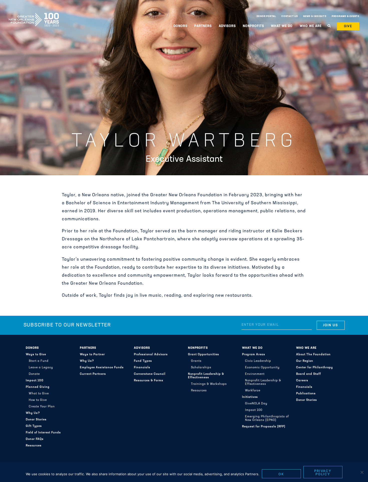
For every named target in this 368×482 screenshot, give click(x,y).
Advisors (142, 348)
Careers (302, 380)
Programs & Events (345, 16)
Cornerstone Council (149, 374)
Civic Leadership (258, 361)
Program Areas (253, 354)
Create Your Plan (42, 406)
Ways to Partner (92, 354)
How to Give (38, 400)
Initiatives (250, 397)
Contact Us (289, 16)
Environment (255, 374)
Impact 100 (35, 380)
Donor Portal (266, 16)
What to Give (39, 393)
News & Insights (314, 16)
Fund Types (143, 361)
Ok (281, 474)
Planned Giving (38, 387)
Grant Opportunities (203, 354)
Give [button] (348, 26)
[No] (361, 472)
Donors (32, 348)
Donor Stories (36, 419)
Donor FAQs (35, 439)
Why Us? (33, 413)
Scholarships (201, 367)
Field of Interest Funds (43, 432)
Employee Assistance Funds (102, 367)
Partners (88, 348)
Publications (306, 393)
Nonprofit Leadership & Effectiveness (206, 376)
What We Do (252, 348)
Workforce (252, 390)
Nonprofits (198, 348)
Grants (196, 361)
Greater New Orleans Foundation (34, 15)
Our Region (304, 361)
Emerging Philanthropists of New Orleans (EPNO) (267, 418)
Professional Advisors (151, 354)
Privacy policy (323, 472)
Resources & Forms (148, 380)
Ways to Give (36, 354)
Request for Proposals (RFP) (263, 426)
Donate (34, 374)
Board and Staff (308, 374)
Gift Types (34, 426)
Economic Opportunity (262, 367)
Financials (142, 367)
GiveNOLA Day (256, 403)
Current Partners (93, 374)
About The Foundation (313, 354)
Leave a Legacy (41, 367)
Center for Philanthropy (314, 367)
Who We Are (306, 348)
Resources (34, 445)
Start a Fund (39, 361)
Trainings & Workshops (209, 384)
